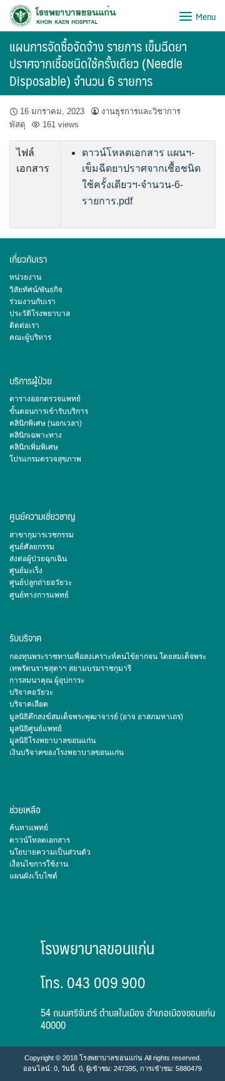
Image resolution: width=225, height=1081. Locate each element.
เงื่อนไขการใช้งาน (38, 864)
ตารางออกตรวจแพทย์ (45, 398)
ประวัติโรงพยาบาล (39, 313)
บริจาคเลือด (28, 704)
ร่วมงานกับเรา (32, 301)
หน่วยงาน (25, 277)
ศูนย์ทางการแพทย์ (39, 595)
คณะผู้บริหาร (30, 337)
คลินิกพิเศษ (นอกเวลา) (45, 423)
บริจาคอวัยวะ (31, 692)
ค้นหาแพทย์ (28, 827)
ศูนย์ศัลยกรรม (31, 546)
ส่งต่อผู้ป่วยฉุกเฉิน (38, 558)
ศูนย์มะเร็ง (25, 570)
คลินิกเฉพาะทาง (35, 435)
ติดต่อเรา (24, 325)
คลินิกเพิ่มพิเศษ (33, 447)
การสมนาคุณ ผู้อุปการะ (46, 680)
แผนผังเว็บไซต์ (33, 876)
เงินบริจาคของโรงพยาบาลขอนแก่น (66, 752)
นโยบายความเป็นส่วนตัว (50, 852)
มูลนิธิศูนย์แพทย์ (35, 728)
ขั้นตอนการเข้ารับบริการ (48, 411)
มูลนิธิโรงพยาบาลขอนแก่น (52, 740)
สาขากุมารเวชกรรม (41, 534)
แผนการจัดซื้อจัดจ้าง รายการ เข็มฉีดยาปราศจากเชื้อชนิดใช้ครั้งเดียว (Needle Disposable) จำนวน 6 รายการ (98, 63)
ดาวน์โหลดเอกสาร (39, 840)
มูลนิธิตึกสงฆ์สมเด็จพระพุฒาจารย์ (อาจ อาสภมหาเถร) (96, 716)
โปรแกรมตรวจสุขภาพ (45, 459)
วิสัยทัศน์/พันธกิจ (35, 289)
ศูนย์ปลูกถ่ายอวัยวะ (40, 582)
